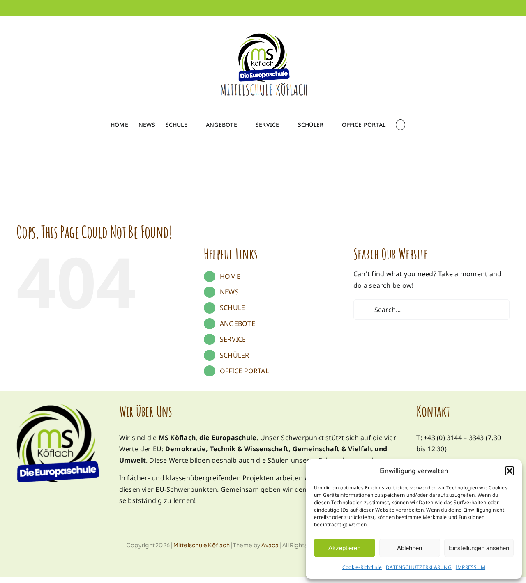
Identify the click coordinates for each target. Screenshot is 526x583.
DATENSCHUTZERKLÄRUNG (419, 567)
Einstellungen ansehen (479, 547)
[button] (509, 471)
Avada (270, 545)
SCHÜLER (234, 355)
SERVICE (233, 339)
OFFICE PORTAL (244, 370)
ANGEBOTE (237, 323)
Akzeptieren (344, 547)
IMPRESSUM (470, 567)
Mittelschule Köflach (201, 545)
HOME (230, 276)
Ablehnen (409, 547)
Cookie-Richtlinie (362, 567)
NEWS (229, 291)
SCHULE (232, 307)
